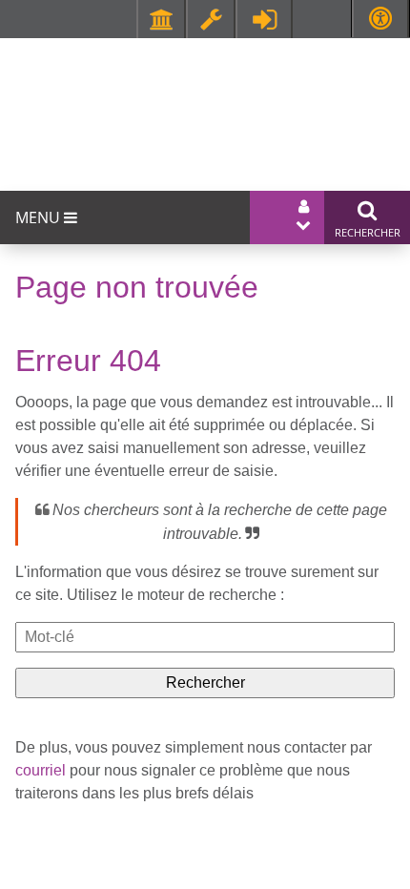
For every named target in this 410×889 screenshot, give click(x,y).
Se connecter (264, 19)
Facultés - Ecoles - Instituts (161, 19)
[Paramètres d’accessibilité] (380, 18)
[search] (205, 637)
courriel (40, 770)
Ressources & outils (211, 19)
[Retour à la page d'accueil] (195, 100)
